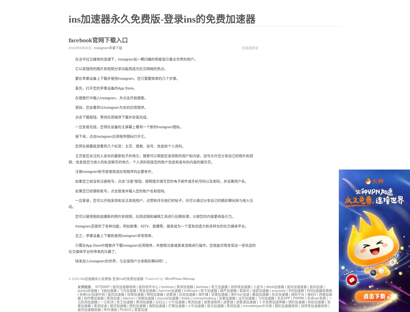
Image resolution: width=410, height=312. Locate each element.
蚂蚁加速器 (316, 301)
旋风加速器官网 (124, 286)
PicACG (125, 309)
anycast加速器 (168, 298)
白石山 (160, 301)
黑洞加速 (113, 298)
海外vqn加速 (240, 294)
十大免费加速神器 (272, 301)
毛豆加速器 (280, 294)
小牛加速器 (176, 301)
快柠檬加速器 (94, 298)
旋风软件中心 (148, 286)
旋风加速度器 (297, 286)
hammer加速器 (169, 290)
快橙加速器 (135, 294)
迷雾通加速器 (246, 301)
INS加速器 (296, 290)
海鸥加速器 (157, 305)
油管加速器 (260, 290)
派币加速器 (246, 298)
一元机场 (107, 301)
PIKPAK (298, 298)
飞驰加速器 (108, 290)
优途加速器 (187, 294)
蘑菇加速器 (260, 294)
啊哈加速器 (155, 294)
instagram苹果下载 (108, 47)
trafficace (191, 290)
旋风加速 (316, 286)
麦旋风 (244, 290)
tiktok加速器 (275, 286)
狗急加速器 (147, 290)
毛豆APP (283, 298)
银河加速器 (118, 305)
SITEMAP (102, 286)
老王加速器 (219, 286)
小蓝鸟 (258, 286)
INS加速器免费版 (319, 290)
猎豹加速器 (296, 301)
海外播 (203, 294)
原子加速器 (208, 290)
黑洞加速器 (185, 286)
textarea (167, 286)
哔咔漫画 (110, 309)
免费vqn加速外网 (92, 294)
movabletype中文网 (257, 305)
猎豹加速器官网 (286, 305)
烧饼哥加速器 (241, 286)
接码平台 (297, 294)
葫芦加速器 (228, 290)
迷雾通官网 (212, 301)
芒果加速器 (176, 305)
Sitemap (188, 278)
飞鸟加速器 (128, 290)
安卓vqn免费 (316, 298)
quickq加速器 (87, 290)
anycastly (279, 290)
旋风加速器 (116, 294)
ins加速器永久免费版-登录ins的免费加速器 (162, 19)
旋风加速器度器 (89, 309)
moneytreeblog (204, 298)
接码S (311, 294)
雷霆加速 (141, 309)
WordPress (173, 278)
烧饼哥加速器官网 (314, 305)
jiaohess (202, 286)
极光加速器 (215, 305)
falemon (129, 298)
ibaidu (186, 298)
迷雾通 (171, 294)
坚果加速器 (219, 294)
